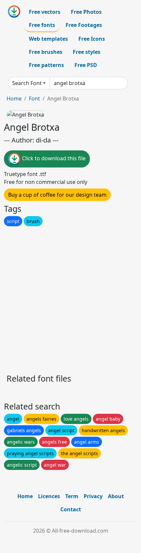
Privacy (93, 496)
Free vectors (44, 11)
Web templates (48, 38)
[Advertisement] (70, 298)
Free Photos (86, 11)
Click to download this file (53, 158)
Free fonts (42, 25)
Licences (49, 496)
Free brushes (45, 51)
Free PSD (85, 65)
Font (34, 98)
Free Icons (91, 38)
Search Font (27, 83)
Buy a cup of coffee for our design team (57, 194)
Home (14, 98)
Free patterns (46, 65)
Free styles (86, 51)
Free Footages (84, 25)
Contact (70, 509)
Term (71, 496)
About (116, 496)
